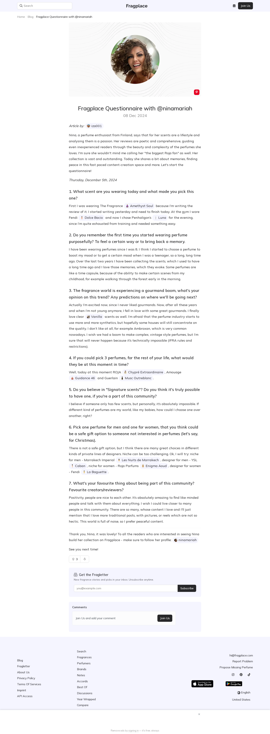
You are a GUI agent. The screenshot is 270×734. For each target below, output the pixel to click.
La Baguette (97, 472)
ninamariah (188, 540)
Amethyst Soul (141, 206)
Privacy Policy (26, 678)
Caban (80, 466)
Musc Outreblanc (138, 378)
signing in (133, 730)
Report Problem (242, 661)
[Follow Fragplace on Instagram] (233, 674)
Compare (83, 705)
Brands (81, 669)
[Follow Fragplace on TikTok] (249, 674)
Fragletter (23, 666)
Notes (81, 675)
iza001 (96, 126)
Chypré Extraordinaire (145, 372)
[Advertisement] (135, 720)
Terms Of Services (29, 684)
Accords (82, 681)
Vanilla (96, 316)
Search (81, 651)
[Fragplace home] (135, 6)
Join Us (245, 6)
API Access (25, 696)
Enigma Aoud (156, 466)
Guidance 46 (85, 378)
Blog (30, 17)
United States (241, 699)
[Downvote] (84, 559)
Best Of (82, 687)
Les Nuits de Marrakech (140, 460)
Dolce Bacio (94, 217)
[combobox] (69, 5)
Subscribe (187, 588)
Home (21, 17)
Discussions (84, 693)
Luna (162, 217)
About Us (23, 672)
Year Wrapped (86, 699)
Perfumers (84, 663)
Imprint (21, 690)
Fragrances (84, 657)
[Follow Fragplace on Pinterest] (241, 674)
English (245, 692)
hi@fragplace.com (241, 655)
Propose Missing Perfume (236, 667)
